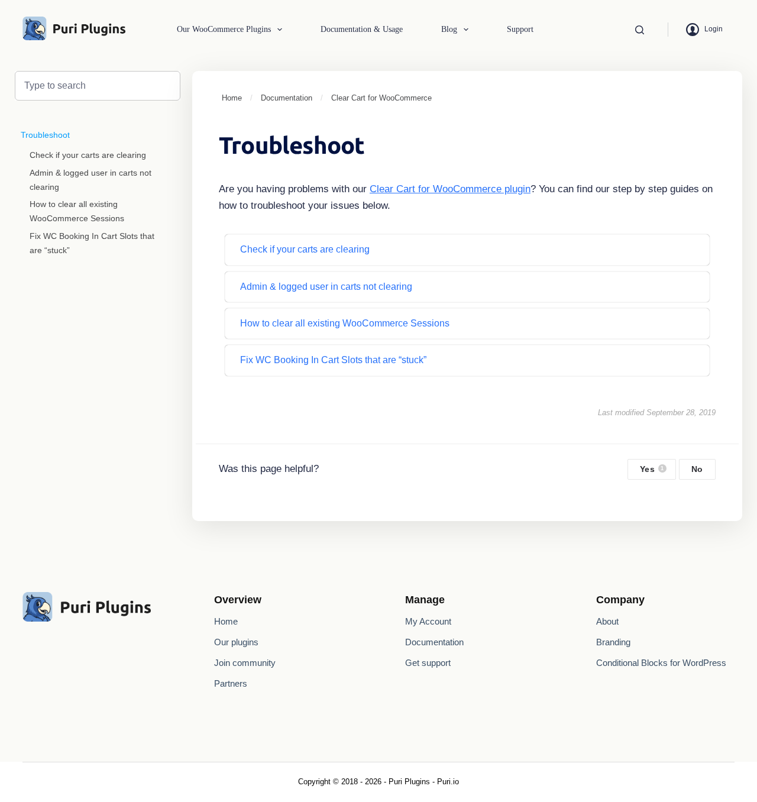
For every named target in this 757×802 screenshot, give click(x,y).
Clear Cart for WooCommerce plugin (450, 189)
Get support (428, 663)
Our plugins (236, 642)
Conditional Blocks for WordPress (661, 663)
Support (520, 29)
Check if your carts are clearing (88, 155)
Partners (230, 683)
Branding (613, 642)
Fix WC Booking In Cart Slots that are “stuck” (92, 243)
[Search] (639, 29)
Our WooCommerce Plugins (224, 29)
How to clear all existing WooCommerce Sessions (77, 211)
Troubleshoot (45, 135)
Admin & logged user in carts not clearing (90, 180)
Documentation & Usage (362, 29)
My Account (428, 621)
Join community (245, 663)
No (697, 469)
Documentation (434, 642)
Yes (652, 469)
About (607, 621)
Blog (449, 29)
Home (226, 621)
